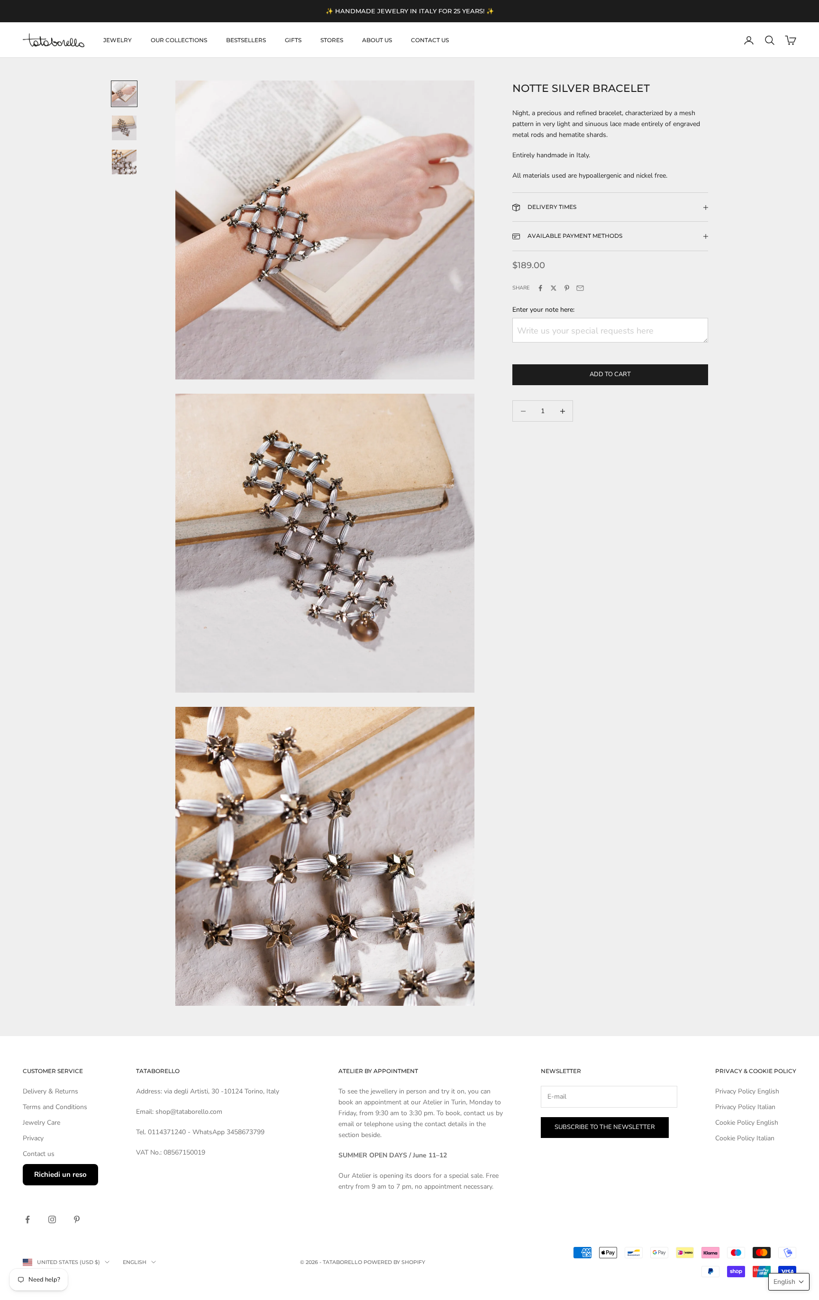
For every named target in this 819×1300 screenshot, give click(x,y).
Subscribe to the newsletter (605, 1127)
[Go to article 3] (124, 162)
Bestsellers (246, 40)
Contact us (430, 40)
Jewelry (117, 40)
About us (377, 40)
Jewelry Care (41, 1122)
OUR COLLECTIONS (179, 40)
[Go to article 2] (124, 128)
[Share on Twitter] (553, 288)
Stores (331, 40)
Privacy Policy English (747, 1091)
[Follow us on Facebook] (27, 1219)
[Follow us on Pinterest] (77, 1219)
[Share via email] (580, 288)
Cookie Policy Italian (744, 1138)
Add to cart (610, 374)
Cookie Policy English (746, 1122)
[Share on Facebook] (540, 288)
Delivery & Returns (50, 1091)
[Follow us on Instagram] (52, 1219)
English (134, 1262)
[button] (789, 1281)
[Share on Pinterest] (567, 288)
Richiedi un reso (60, 1174)
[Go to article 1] (124, 94)
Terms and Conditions (55, 1106)
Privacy (33, 1138)
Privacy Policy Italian (745, 1106)
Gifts (293, 40)
